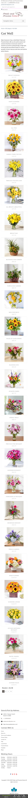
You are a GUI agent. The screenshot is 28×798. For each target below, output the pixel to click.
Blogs (2, 749)
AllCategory (8, 28)
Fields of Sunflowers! (14, 338)
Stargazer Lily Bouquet (14, 496)
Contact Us (3, 739)
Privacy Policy (4, 737)
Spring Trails (14, 417)
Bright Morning (14, 75)
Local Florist (4, 743)
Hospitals (3, 747)
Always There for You (14, 154)
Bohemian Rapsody (14, 523)
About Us (3, 733)
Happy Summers (14, 101)
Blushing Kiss (14, 365)
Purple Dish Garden (14, 286)
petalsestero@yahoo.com (7, 4)
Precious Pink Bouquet (14, 444)
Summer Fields (14, 682)
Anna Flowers (14, 575)
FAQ (2, 741)
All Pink (14, 128)
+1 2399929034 (7, 718)
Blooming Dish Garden (14, 259)
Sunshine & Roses (14, 602)
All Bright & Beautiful (14, 207)
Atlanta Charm (14, 391)
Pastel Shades (14, 656)
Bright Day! (14, 233)
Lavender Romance (14, 470)
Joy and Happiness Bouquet (14, 629)
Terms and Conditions (6, 735)
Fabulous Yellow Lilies (14, 180)
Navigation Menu (8, 21)
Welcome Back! (14, 312)
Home (2, 28)
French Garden (14, 549)
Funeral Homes (4, 745)
